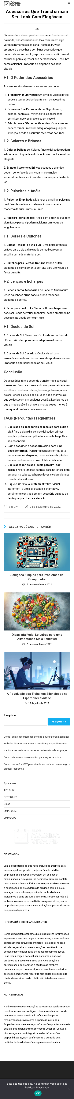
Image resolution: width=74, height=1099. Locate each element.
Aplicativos (10, 783)
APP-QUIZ (9, 790)
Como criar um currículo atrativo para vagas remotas (32, 757)
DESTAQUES (10, 797)
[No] (69, 1089)
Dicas (7, 803)
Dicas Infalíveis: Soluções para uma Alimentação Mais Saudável (37, 637)
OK (38, 1093)
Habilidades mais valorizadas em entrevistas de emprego (35, 750)
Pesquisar (10, 715)
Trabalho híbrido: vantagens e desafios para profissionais (35, 743)
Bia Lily (13, 506)
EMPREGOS (10, 817)
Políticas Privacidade (37, 1087)
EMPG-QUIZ (10, 810)
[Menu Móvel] (69, 3)
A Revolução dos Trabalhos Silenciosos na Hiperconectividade (37, 696)
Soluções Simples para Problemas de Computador (37, 577)
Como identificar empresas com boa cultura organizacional (36, 736)
